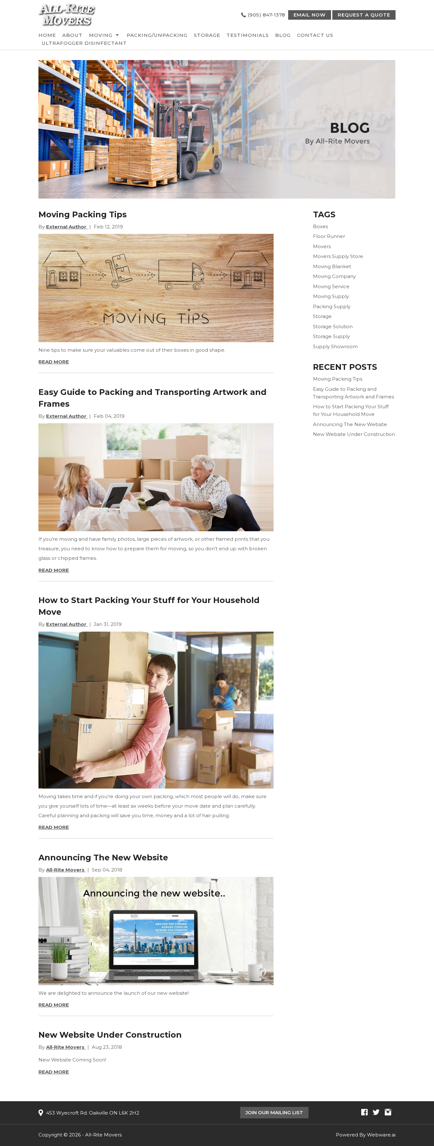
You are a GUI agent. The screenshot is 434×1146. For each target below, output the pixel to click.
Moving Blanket (332, 266)
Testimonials (248, 35)
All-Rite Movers (103, 1135)
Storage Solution (333, 326)
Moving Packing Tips (82, 214)
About (72, 35)
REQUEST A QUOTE (364, 15)
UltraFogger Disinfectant (84, 43)
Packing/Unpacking (157, 35)
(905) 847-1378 (266, 15)
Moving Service (331, 286)
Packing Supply (331, 306)
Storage (207, 35)
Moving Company (334, 276)
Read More (53, 362)
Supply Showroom (335, 346)
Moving (100, 35)
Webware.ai (381, 1135)
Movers (322, 246)
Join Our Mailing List (274, 1112)
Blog (283, 35)
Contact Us (315, 35)
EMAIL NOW (310, 15)
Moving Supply (331, 296)
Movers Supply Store (338, 256)
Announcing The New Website (103, 857)
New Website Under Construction (110, 1035)
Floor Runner (329, 236)
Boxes (320, 226)
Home (47, 35)
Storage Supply (331, 336)
